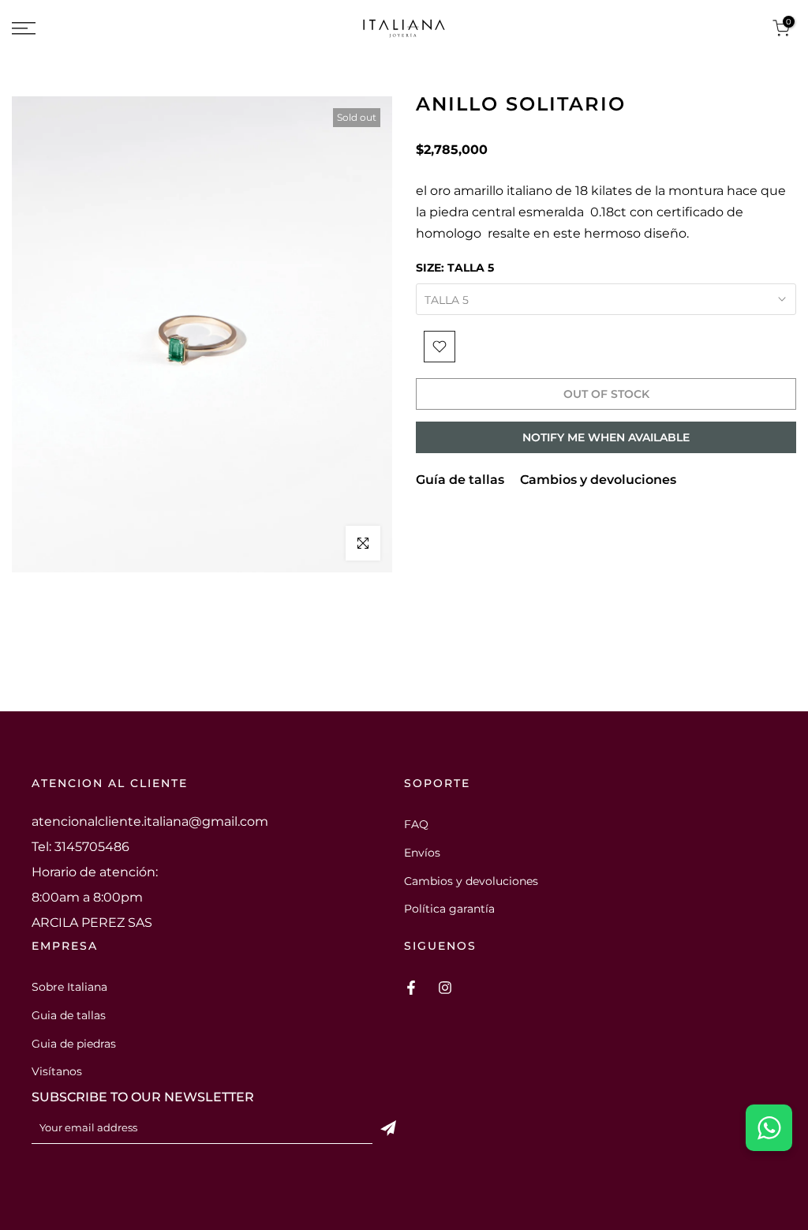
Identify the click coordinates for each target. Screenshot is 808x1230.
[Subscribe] (388, 1128)
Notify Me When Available (606, 437)
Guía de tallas (460, 479)
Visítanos (57, 1071)
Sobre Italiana (69, 987)
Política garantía (449, 909)
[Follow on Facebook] (411, 987)
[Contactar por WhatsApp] (769, 1127)
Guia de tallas (69, 1015)
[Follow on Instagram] (445, 987)
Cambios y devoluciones (598, 479)
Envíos (422, 853)
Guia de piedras (74, 1044)
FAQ (416, 824)
